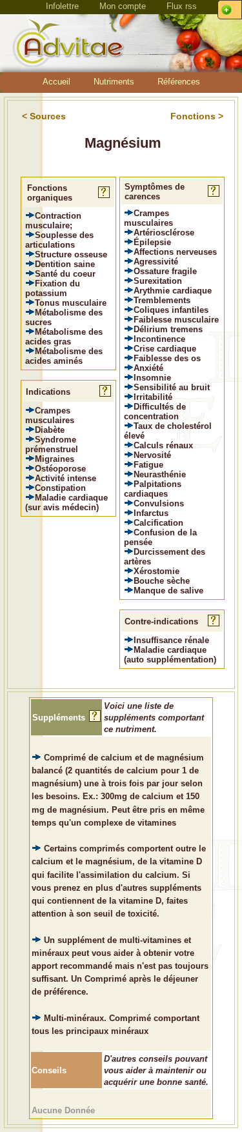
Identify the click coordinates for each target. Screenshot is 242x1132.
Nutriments (114, 81)
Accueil (56, 81)
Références (178, 81)
